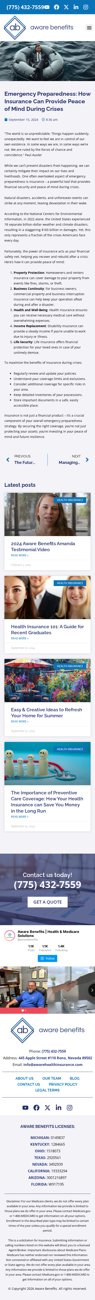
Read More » (19, 555)
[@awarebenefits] (9, 935)
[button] (89, 27)
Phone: (47, 1051)
